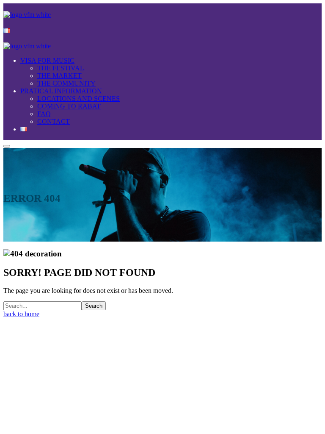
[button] (162, 314)
